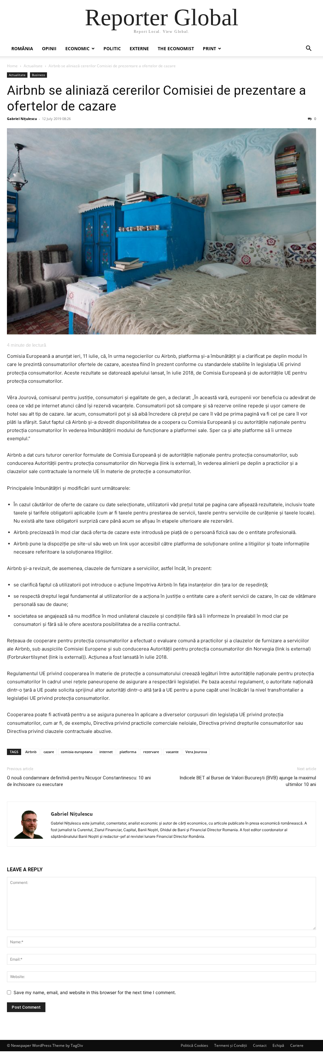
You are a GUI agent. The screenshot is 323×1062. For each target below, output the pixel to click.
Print (209, 48)
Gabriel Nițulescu (22, 118)
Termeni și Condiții (230, 1045)
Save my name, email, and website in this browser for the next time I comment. (95, 992)
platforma (128, 751)
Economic (77, 48)
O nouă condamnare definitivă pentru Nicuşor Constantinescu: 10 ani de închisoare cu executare (79, 781)
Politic (112, 48)
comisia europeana (76, 751)
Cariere (296, 1045)
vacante (172, 751)
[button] (308, 49)
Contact (260, 1045)
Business (38, 75)
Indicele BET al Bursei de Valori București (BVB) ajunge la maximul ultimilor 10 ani (247, 781)
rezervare (151, 751)
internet (106, 751)
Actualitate (33, 66)
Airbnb (31, 751)
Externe (139, 48)
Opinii (49, 48)
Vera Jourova (196, 751)
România (22, 48)
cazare (49, 751)
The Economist (176, 48)
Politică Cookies (194, 1045)
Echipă (278, 1045)
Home (12, 66)
